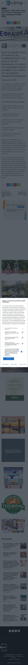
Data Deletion (5, 364)
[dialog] (14, 332)
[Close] (24, 300)
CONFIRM (8, 358)
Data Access (14, 364)
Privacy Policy (22, 364)
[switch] (22, 332)
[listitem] (14, 329)
